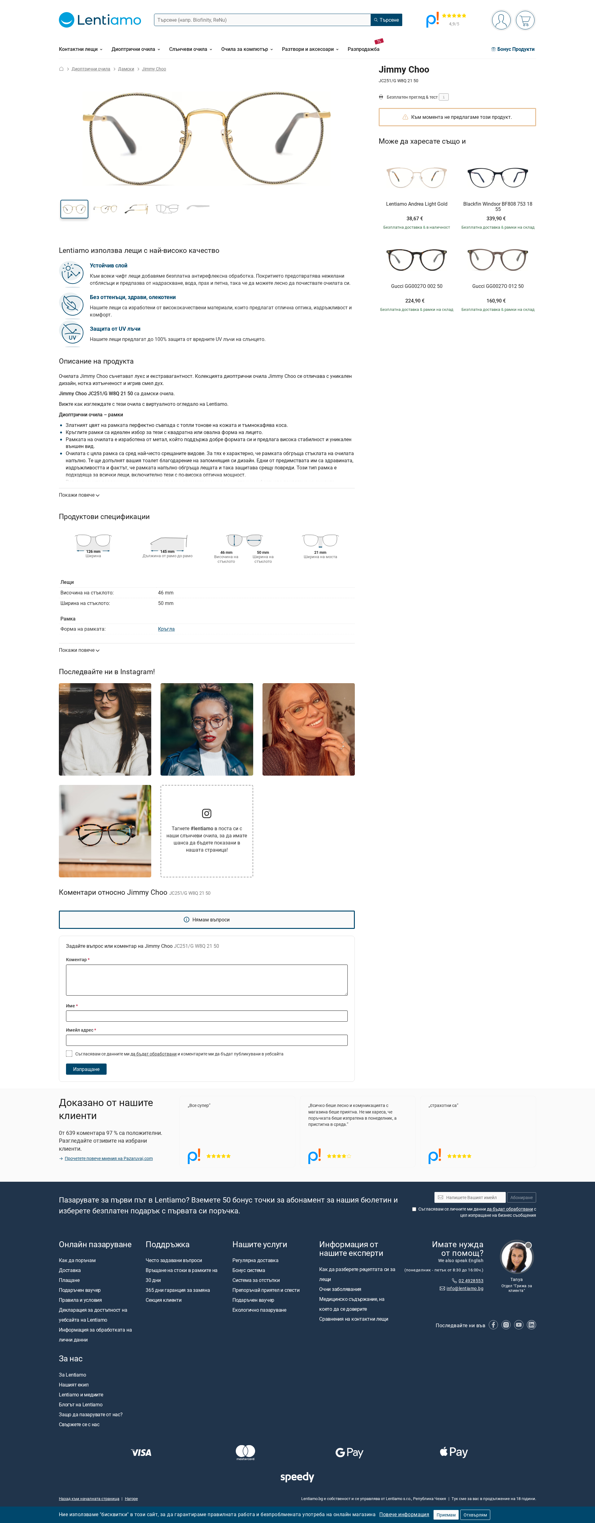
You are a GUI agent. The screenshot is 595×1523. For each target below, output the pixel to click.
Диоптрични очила (91, 69)
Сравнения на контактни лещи (353, 1318)
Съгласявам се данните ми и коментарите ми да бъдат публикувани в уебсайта (179, 1054)
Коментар (78, 959)
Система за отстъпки (256, 1280)
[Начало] (61, 69)
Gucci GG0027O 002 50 (417, 286)
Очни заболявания (340, 1289)
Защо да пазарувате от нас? (91, 1414)
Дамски (126, 69)
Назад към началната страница (89, 1498)
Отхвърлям (475, 1515)
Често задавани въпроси (174, 1260)
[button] (74, 209)
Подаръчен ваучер (80, 1290)
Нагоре (131, 1498)
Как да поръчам (77, 1260)
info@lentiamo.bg (465, 1288)
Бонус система (248, 1270)
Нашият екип (73, 1384)
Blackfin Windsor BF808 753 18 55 (497, 206)
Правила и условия (80, 1300)
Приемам (446, 1515)
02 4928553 (471, 1280)
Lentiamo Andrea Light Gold (416, 204)
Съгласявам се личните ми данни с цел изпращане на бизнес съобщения (477, 1212)
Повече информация (404, 1514)
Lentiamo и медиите (81, 1394)
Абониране (521, 1197)
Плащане (69, 1280)
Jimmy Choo (154, 69)
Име (72, 1006)
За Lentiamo (72, 1374)
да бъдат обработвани (153, 1054)
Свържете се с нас (79, 1424)
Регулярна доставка (255, 1260)
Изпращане (86, 1069)
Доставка (70, 1270)
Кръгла (166, 628)
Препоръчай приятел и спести (266, 1290)
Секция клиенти (164, 1300)
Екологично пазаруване (259, 1310)
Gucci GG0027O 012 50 (498, 286)
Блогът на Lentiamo (81, 1404)
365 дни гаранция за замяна (178, 1290)
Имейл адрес (81, 1030)
